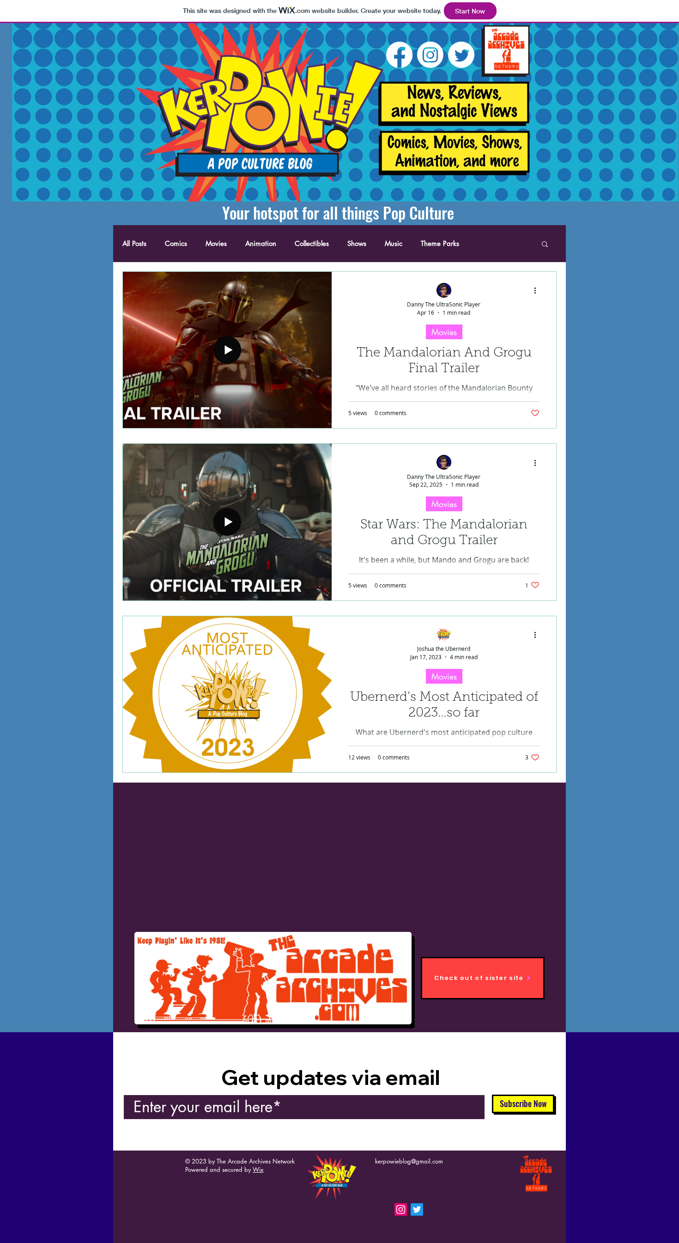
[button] (544, 245)
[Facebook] (399, 55)
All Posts (134, 243)
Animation (260, 243)
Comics (176, 243)
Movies (216, 243)
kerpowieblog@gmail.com (409, 1161)
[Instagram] (430, 55)
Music (393, 243)
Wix (258, 1169)
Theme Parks (440, 243)
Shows (356, 243)
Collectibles (312, 243)
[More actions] (538, 290)
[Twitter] (461, 55)
